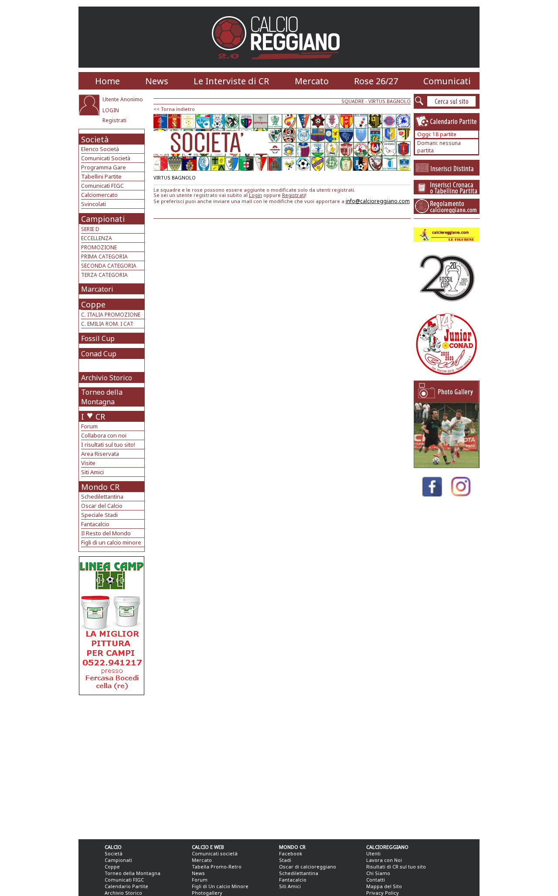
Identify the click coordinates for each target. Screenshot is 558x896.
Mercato (312, 81)
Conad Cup (98, 353)
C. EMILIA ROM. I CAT (107, 323)
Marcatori (97, 289)
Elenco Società (100, 149)
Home (107, 81)
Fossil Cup (98, 338)
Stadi (285, 860)
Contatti (375, 879)
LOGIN (110, 110)
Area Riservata (100, 454)
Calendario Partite (126, 886)
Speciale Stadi (99, 515)
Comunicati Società (105, 158)
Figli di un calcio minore (111, 542)
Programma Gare (103, 167)
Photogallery (207, 892)
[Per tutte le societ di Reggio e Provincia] (111, 692)
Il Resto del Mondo (106, 533)
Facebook (290, 853)
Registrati (114, 120)
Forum (89, 426)
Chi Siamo (378, 873)
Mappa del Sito (384, 886)
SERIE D (90, 229)
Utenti (373, 853)
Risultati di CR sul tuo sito (396, 866)
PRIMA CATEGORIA (104, 256)
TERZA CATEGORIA (104, 275)
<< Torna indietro (174, 109)
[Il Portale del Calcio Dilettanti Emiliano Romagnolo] (279, 65)
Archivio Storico (106, 378)
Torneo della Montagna (101, 397)
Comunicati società (215, 853)
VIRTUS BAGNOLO (389, 101)
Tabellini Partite (101, 176)
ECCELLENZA (96, 238)
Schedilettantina (102, 496)
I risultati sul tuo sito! (108, 444)
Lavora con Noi (384, 860)
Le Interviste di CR (231, 81)
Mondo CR (100, 487)
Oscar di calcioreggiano (307, 866)
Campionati (103, 219)
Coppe (93, 304)
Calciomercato (99, 195)
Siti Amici (92, 472)
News (156, 81)
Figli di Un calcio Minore (220, 886)
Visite (88, 463)
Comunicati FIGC (102, 186)
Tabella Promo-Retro (217, 866)
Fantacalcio (95, 524)
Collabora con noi (103, 435)
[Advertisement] (112, 765)
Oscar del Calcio (101, 506)
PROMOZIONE (99, 247)
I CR (93, 416)
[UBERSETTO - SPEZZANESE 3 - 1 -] (446, 465)
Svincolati (93, 204)
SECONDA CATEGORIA (108, 265)
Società (95, 139)
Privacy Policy (382, 892)
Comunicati (447, 81)
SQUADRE (352, 101)
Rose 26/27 (376, 81)
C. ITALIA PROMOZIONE (110, 314)
